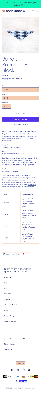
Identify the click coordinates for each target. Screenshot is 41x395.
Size (3, 94)
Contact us (8, 350)
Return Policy (8, 294)
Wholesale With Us (10, 305)
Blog (5, 283)
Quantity (5, 102)
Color (4, 86)
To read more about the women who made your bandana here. (19, 186)
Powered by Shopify (29, 388)
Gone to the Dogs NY (17, 388)
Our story (7, 277)
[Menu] (37, 11)
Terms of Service (10, 321)
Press (6, 310)
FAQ (5, 288)
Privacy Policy (9, 316)
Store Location (9, 344)
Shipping (5, 79)
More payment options (21, 124)
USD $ (19, 363)
